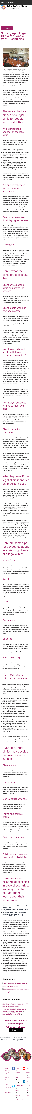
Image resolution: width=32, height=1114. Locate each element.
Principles (7, 1070)
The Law (7, 1080)
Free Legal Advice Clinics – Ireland (12, 916)
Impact (7, 1073)
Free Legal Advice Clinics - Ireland (11, 1014)
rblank (23, 1037)
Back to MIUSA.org (8, 2)
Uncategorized (17, 1040)
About (6, 1084)
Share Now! (16, 1030)
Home (6, 1068)
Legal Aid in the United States (10, 1006)
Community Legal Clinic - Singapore (12, 1013)
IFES (16, 1082)
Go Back (7, 28)
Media (6, 1082)
